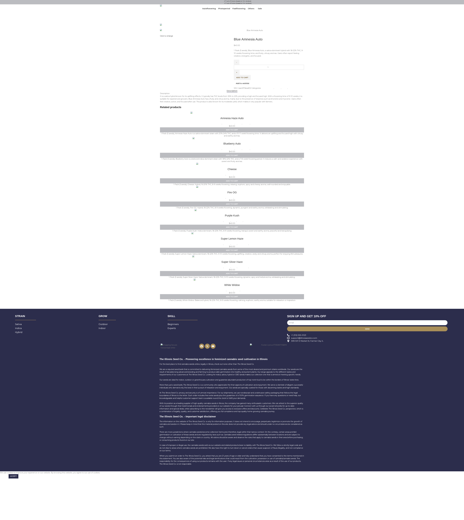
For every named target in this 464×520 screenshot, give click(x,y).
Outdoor (246, 123)
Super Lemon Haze (232, 238)
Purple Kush (232, 215)
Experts (243, 30)
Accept (13, 476)
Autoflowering (267, 88)
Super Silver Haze (232, 261)
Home (237, 30)
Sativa (253, 123)
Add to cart (242, 77)
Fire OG (232, 192)
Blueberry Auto (232, 143)
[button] (232, 129)
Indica (233, 221)
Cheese (232, 169)
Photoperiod (239, 175)
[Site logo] (171, 6)
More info (4, 476)
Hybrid (284, 88)
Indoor (291, 88)
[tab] (232, 91)
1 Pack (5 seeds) (215, 123)
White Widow (232, 285)
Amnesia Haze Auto (232, 118)
